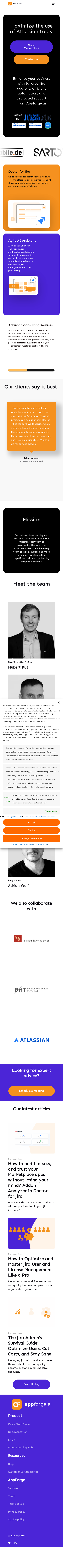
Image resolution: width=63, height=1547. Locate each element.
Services (13, 1488)
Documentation (17, 1432)
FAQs (11, 1439)
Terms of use (16, 1504)
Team (11, 1496)
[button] (58, 702)
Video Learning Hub (20, 1447)
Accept (31, 822)
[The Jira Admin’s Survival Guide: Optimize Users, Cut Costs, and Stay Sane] (31, 1335)
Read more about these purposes (40, 817)
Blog (11, 1464)
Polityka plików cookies (23, 844)
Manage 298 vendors (14, 817)
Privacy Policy (42, 844)
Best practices (15, 1159)
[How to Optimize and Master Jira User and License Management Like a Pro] (31, 1254)
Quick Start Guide (19, 1424)
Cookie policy (16, 1519)
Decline (31, 830)
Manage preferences (31, 838)
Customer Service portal (23, 1471)
